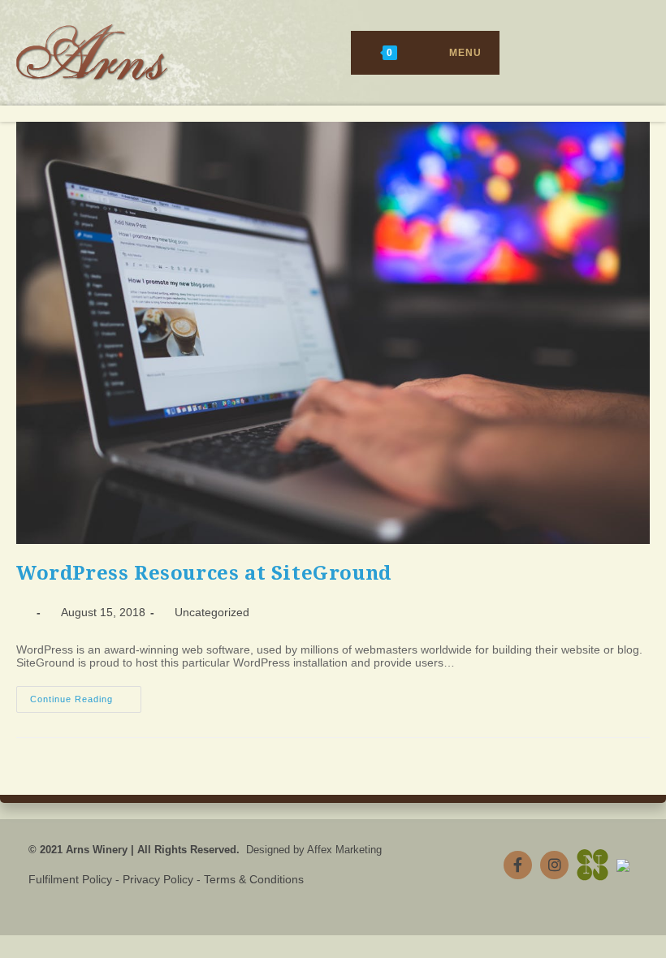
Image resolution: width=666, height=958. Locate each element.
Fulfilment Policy (70, 879)
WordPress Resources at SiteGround (203, 573)
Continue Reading (85, 703)
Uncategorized (212, 612)
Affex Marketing (344, 850)
